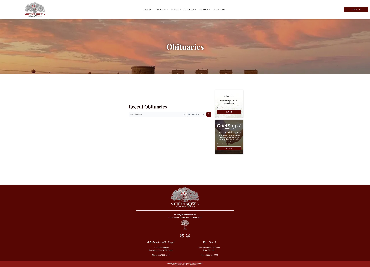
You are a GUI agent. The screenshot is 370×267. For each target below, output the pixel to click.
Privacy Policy (176, 265)
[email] (188, 236)
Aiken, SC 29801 (209, 250)
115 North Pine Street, (160, 248)
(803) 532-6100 (163, 255)
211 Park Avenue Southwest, (209, 248)
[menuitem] (148, 9)
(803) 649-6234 (212, 255)
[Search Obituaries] (208, 114)
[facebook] (182, 236)
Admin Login (194, 265)
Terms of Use (185, 265)
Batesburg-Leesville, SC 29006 (160, 250)
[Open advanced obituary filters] (183, 114)
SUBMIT (229, 112)
